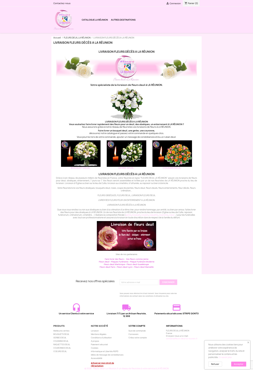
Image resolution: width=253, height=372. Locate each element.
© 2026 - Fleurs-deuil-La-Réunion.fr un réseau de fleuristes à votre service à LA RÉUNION (126, 368)
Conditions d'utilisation (101, 337)
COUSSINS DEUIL (60, 341)
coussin (145, 215)
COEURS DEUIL (60, 351)
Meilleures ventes (61, 330)
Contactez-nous (61, 3)
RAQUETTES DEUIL (61, 344)
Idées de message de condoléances (107, 355)
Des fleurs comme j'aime (137, 259)
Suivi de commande (137, 330)
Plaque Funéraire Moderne (142, 261)
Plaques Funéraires (119, 261)
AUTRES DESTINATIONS (123, 19)
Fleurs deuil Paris (107, 267)
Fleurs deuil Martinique (114, 264)
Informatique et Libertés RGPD (104, 351)
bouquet (136, 215)
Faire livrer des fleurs (114, 259)
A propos (95, 341)
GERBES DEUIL (59, 337)
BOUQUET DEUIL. (81, 168)
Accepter (239, 364)
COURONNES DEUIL (62, 348)
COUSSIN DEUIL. (172, 168)
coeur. (172, 215)
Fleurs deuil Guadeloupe (138, 264)
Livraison (95, 330)
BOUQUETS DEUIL (61, 334)
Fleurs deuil (104, 261)
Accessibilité (96, 358)
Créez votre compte (137, 337)
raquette (154, 215)
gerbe (128, 215)
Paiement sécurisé (99, 344)
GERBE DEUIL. (126, 168)
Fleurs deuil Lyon (124, 267)
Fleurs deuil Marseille (144, 267)
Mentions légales (98, 334)
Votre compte (136, 325)
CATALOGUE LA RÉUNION (95, 19)
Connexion (133, 334)
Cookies (94, 348)
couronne (163, 215)
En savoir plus (225, 357)
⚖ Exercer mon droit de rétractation (102, 364)
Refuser (215, 364)
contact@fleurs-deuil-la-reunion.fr (182, 338)
